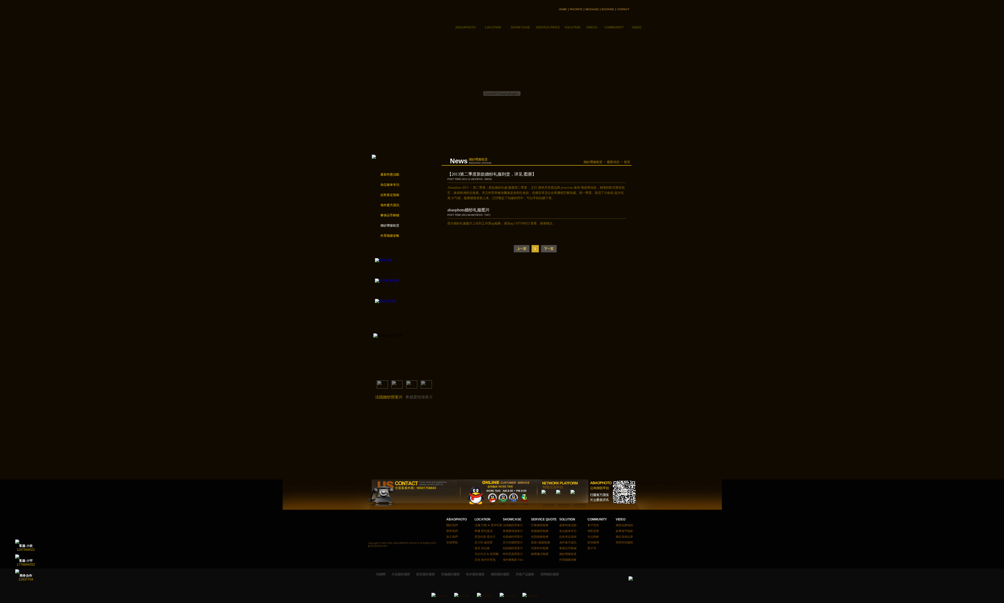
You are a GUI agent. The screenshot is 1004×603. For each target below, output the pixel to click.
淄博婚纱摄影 (549, 574)
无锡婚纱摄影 (450, 574)
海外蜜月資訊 (389, 205)
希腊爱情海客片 (419, 397)
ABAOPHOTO (456, 519)
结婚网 (380, 574)
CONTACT (623, 9)
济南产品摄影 (525, 574)
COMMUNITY (597, 519)
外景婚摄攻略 (389, 235)
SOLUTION (567, 519)
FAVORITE (576, 9)
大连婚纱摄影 (400, 574)
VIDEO (620, 519)
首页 (627, 162)
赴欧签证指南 (389, 195)
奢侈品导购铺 (389, 215)
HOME (563, 9)
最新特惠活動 (389, 174)
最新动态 (613, 162)
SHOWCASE (512, 519)
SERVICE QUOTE (542, 519)
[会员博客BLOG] (578, 497)
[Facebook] (563, 497)
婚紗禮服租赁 (389, 225)
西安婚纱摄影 (425, 574)
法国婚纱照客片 (389, 397)
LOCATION (482, 519)
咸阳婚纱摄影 (500, 574)
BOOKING (608, 9)
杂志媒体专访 (389, 185)
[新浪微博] (549, 497)
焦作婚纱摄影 (475, 574)
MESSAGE (592, 9)
